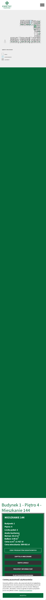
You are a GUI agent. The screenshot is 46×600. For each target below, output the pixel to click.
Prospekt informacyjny (23, 569)
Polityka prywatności (25, 590)
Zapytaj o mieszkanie (23, 556)
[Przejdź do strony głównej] (7, 5)
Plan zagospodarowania (23, 575)
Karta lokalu (23, 563)
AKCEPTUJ (23, 595)
